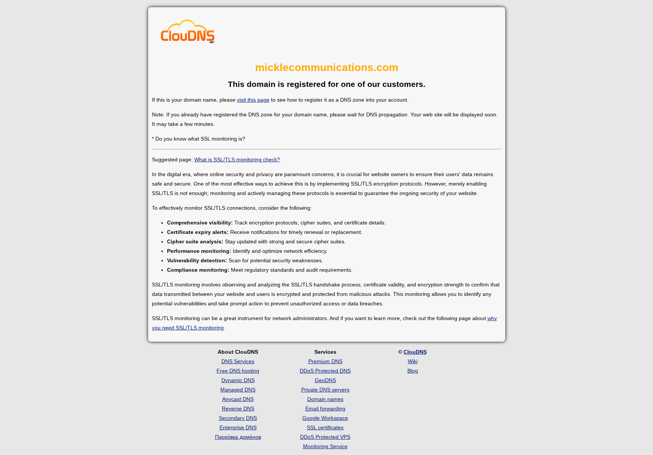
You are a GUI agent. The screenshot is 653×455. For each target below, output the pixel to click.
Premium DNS (325, 361)
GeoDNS (325, 380)
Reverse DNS (238, 408)
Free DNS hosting (238, 371)
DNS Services (237, 361)
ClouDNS (415, 352)
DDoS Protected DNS (325, 371)
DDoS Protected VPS (325, 437)
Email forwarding (325, 408)
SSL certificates (325, 427)
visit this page (253, 100)
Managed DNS (237, 390)
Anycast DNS (238, 399)
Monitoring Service (325, 446)
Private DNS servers (325, 390)
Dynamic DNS (238, 380)
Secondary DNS (238, 418)
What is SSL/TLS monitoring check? (237, 159)
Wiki (413, 361)
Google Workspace (325, 418)
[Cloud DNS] (187, 33)
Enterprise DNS (238, 427)
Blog (412, 371)
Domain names (325, 399)
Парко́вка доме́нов (238, 437)
